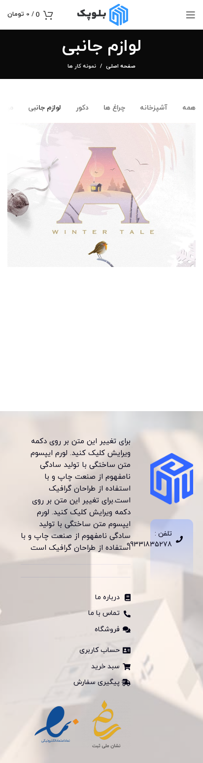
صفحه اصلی (120, 66)
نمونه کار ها (82, 66)
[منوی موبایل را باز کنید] (191, 15)
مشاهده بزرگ (14, 130)
